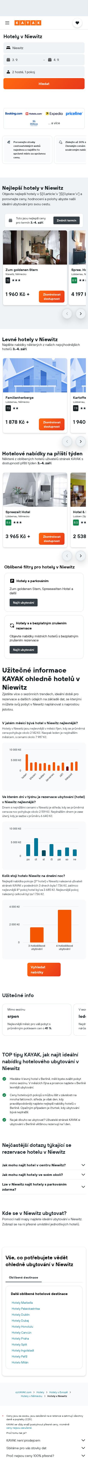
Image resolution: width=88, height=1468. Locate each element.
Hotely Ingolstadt (23, 1350)
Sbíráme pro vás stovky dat (26, 1448)
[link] (24, 602)
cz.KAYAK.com (23, 1392)
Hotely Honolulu (22, 1326)
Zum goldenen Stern (22, 270)
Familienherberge (20, 397)
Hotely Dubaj (20, 1320)
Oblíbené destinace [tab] (23, 1277)
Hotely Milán (20, 1362)
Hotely (40, 1392)
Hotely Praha (20, 1338)
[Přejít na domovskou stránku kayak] (28, 22)
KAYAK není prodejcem (23, 1440)
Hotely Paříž (19, 1356)
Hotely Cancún (21, 1332)
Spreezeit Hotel (18, 512)
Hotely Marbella (22, 1303)
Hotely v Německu (31, 1396)
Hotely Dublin (21, 1315)
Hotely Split (19, 1344)
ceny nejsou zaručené (19, 1427)
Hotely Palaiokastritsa (26, 1309)
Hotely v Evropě (58, 1392)
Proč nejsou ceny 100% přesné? (30, 1455)
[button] (7, 23)
